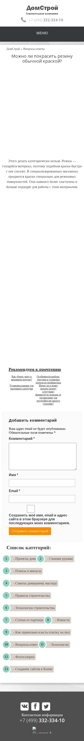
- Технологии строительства (34, 608)
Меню (42, 33)
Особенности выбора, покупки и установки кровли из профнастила (48, 379)
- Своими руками (60, 558)
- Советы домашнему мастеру (35, 583)
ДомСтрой (13, 49)
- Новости (62, 620)
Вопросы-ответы (34, 49)
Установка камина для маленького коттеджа (21, 387)
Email (14, 491)
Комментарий (22, 438)
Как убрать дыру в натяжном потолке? (21, 378)
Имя (13, 475)
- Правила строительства (31, 595)
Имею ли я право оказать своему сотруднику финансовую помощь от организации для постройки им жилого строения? (48, 394)
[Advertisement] (42, 115)
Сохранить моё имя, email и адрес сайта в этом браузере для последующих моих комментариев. (39, 519)
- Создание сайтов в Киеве (33, 669)
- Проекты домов (25, 558)
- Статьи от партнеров (29, 620)
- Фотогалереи (23, 657)
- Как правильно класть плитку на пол (41, 632)
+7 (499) (42, 720)
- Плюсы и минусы (27, 571)
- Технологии (59, 644)
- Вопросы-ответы (26, 644)
